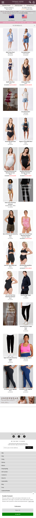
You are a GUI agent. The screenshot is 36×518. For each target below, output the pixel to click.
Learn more (31, 501)
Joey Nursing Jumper (26, 295)
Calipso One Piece (25, 82)
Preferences (18, 506)
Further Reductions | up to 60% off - (18, 22)
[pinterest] (13, 436)
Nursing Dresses (30, 5)
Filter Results (17, 25)
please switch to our (17, 13)
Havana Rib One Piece (10, 141)
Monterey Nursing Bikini (26, 265)
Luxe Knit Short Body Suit (10, 265)
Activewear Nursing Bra (25, 357)
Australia (11, 20)
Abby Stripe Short (10, 52)
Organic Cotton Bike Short (25, 141)
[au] (11, 18)
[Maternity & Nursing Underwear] (18, 404)
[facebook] (24, 436)
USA (24, 20)
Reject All (17, 510)
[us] (24, 18)
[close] (33, 493)
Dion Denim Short (25, 52)
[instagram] (18, 436)
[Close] (31, 13)
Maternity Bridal (18, 5)
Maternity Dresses (6, 5)
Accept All (17, 514)
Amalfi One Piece (10, 82)
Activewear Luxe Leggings (10, 389)
